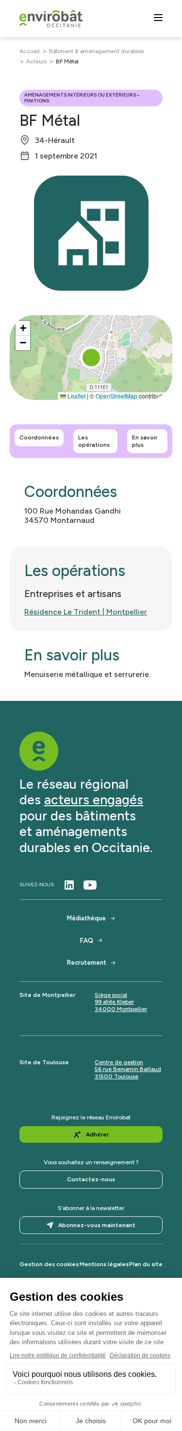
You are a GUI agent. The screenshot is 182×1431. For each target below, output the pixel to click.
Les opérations (94, 441)
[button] (91, 357)
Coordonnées (39, 437)
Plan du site (146, 1264)
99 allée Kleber (114, 1001)
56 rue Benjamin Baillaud (128, 1069)
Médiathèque (86, 918)
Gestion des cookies (49, 1264)
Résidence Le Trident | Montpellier (85, 611)
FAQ (86, 940)
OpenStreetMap (116, 396)
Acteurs (36, 61)
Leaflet (75, 396)
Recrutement (86, 962)
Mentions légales (104, 1264)
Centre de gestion (119, 1062)
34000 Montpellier (121, 1009)
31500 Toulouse (116, 1076)
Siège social (111, 995)
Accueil (29, 51)
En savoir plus (144, 441)
